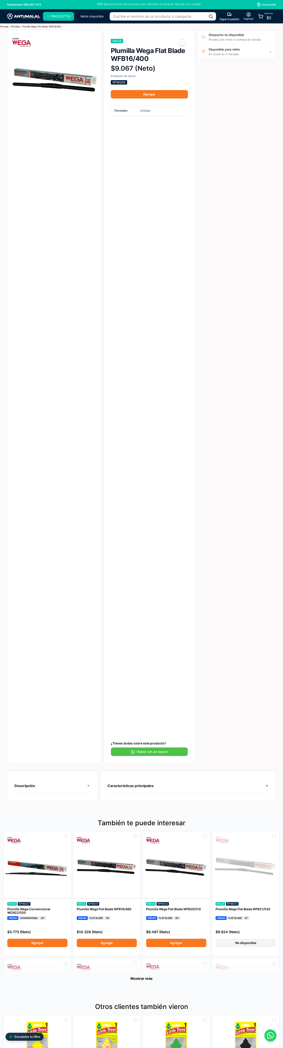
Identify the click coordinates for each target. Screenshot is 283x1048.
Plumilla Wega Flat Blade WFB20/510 (173, 909)
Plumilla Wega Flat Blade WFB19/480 (104, 909)
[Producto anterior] (13, 76)
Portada (4, 26)
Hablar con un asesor (152, 751)
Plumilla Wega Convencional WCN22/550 (28, 910)
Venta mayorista (91, 16)
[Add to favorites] (182, 41)
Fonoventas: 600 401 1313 (24, 4)
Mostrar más (141, 978)
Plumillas (15, 26)
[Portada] (23, 16)
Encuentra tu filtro (27, 1037)
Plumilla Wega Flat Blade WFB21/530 (243, 909)
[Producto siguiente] (95, 76)
